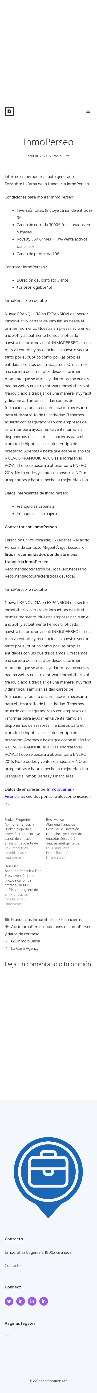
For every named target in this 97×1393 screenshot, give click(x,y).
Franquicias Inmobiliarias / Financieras (46, 919)
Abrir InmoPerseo (27, 926)
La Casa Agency (25, 948)
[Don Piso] (25, 885)
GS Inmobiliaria (25, 940)
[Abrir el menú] (7, 1336)
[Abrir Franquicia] (9, 111)
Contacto (13, 1265)
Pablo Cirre (61, 156)
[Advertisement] (48, 51)
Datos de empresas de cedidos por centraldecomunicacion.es (48, 796)
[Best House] (67, 838)
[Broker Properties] (25, 838)
